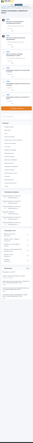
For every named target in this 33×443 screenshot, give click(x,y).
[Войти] (8, 4)
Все (28, 268)
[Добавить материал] (3, 4)
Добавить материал (18, 108)
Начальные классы (5, 7)
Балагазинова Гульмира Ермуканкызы (16, 58)
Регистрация (18, 4)
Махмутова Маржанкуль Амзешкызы (15, 26)
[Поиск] (5, 4)
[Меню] (30, 1)
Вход (12, 4)
